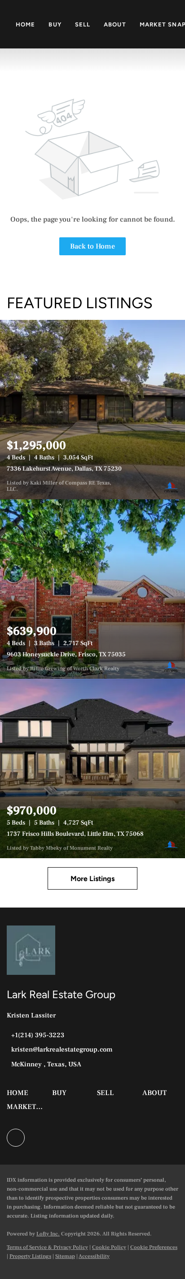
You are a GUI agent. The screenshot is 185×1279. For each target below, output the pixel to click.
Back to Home (92, 246)
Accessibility (94, 1256)
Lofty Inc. (48, 1234)
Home (25, 24)
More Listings (92, 878)
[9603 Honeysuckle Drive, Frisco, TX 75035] (92, 589)
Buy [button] (54, 24)
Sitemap (65, 1256)
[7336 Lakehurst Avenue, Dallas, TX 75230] (92, 409)
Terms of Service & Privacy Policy (47, 1247)
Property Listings (30, 1256)
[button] (20, 1095)
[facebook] (16, 1138)
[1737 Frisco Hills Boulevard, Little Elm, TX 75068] (92, 768)
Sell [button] (82, 24)
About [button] (115, 24)
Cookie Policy (109, 1247)
